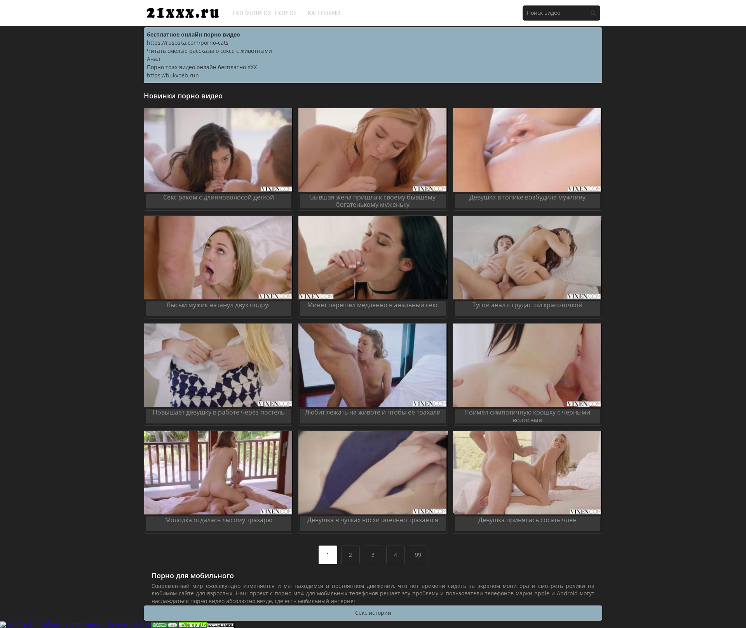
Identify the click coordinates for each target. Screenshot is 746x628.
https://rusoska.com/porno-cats (187, 42)
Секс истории (373, 612)
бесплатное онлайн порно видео (193, 34)
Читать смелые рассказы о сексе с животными (209, 50)
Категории (324, 13)
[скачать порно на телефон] (221, 624)
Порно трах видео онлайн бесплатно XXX (202, 67)
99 (418, 554)
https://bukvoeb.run (173, 75)
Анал (153, 59)
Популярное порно (264, 13)
